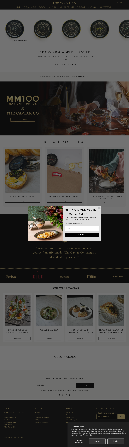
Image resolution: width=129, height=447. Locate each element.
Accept (97, 441)
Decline (116, 441)
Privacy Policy (88, 435)
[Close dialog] (99, 208)
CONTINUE (82, 235)
